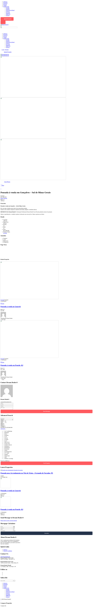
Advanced (3, 428)
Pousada (5, 198)
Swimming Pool (8, 451)
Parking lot (7, 446)
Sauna (6, 450)
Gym (6, 436)
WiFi (6, 457)
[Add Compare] (1, 184)
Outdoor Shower (8, 444)
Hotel (2, 198)
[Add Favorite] (1, 302)
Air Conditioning (8, 431)
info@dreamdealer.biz (5, 556)
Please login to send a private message (9, 520)
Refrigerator (7, 447)
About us (5, 1)
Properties (5, 2)
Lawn (6, 440)
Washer (6, 454)
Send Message (46, 411)
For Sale (5, 233)
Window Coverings (9, 458)
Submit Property (7, 18)
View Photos (7, 182)
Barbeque (7, 432)
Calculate (46, 533)
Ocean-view (7, 443)
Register (7, 49)
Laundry (6, 439)
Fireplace (7, 435)
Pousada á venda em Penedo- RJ (12, 365)
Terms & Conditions (7, 550)
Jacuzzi (6, 438)
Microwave (7, 442)
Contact (5, 5)
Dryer (6, 434)
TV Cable (7, 453)
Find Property (46, 463)
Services (5, 4)
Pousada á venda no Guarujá (11, 306)
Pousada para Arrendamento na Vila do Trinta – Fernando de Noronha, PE (27, 473)
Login (3, 49)
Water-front (7, 455)
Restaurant (7, 449)
